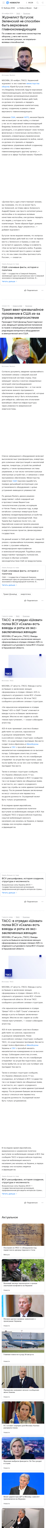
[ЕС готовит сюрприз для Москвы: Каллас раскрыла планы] (23, 1418)
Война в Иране (26, 8)
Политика (26, 13)
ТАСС (18, 13)
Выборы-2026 (9, 8)
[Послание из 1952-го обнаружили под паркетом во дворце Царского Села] (23, 1240)
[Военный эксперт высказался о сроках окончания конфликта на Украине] (23, 1276)
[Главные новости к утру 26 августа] (23, 1347)
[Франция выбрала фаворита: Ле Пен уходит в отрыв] (23, 1453)
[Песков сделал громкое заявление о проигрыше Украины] (23, 1311)
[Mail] (7, 2)
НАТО (26, 117)
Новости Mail (17, 306)
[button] (23, 59)
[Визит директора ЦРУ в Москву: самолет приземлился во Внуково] (23, 1489)
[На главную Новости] (14, 2)
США (13, 117)
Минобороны (32, 744)
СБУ (13, 747)
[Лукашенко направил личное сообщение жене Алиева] (23, 1382)
